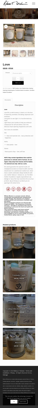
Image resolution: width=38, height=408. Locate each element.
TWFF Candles (15, 88)
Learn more (23, 401)
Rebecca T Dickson (19, 371)
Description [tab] (8, 100)
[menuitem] (32, 3)
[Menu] (32, 3)
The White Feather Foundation (22, 90)
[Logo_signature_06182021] (16, 3)
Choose (7, 72)
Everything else (11, 90)
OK (14, 401)
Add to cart (18, 83)
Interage (5, 375)
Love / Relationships (24, 88)
